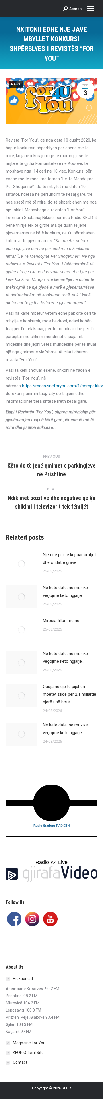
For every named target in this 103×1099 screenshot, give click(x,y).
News (15, 84)
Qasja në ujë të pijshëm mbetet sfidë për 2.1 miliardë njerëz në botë (69, 694)
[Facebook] (14, 918)
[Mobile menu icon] (90, 8)
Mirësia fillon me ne (61, 620)
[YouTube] (50, 918)
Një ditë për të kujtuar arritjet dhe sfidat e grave (69, 558)
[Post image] (21, 563)
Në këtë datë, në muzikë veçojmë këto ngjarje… (65, 591)
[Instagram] (32, 918)
